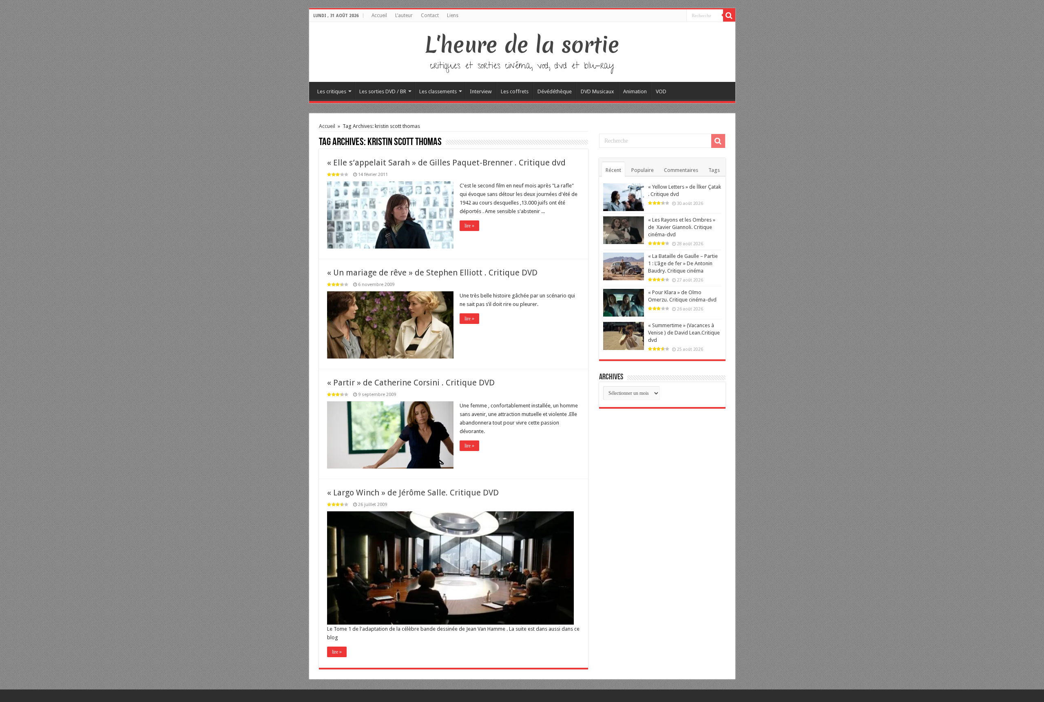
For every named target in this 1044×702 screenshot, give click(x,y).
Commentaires (681, 170)
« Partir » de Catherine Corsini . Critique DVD (411, 382)
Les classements (438, 91)
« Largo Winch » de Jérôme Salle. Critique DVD (413, 492)
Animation (635, 91)
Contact (430, 15)
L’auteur (404, 15)
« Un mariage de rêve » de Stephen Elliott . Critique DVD (432, 272)
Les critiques (331, 91)
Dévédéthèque (554, 91)
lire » (469, 226)
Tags (714, 170)
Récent (613, 170)
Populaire (642, 170)
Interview (481, 91)
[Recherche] (729, 15)
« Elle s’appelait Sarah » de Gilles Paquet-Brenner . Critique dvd (446, 162)
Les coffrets (515, 91)
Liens (452, 15)
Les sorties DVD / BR (382, 91)
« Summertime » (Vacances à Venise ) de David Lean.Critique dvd (684, 332)
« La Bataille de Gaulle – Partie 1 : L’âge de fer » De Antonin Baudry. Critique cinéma (683, 263)
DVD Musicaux (597, 91)
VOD (661, 91)
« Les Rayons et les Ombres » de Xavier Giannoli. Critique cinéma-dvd (681, 227)
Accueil (379, 15)
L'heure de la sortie (522, 44)
